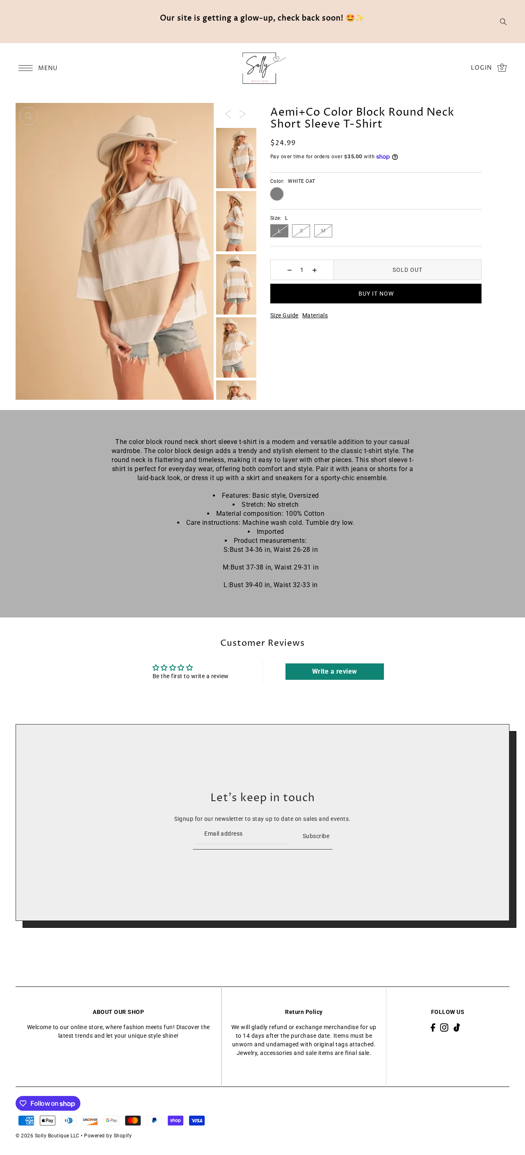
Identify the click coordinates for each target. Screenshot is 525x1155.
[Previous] (228, 113)
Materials (315, 315)
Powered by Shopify (108, 1136)
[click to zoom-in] (29, 116)
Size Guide (284, 315)
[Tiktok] (457, 1027)
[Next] (242, 113)
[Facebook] (433, 1027)
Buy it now (376, 293)
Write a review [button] (334, 671)
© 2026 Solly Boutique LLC (48, 1136)
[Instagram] (444, 1027)
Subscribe (316, 836)
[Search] (503, 21)
